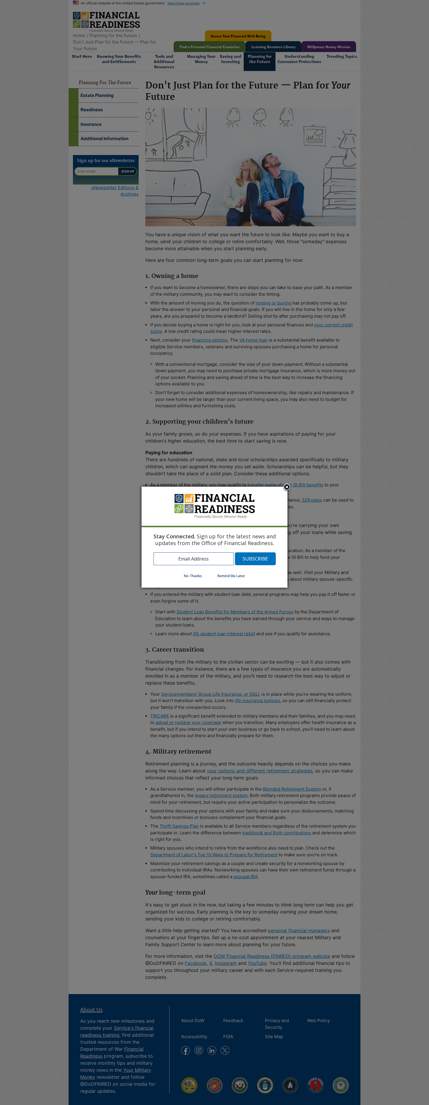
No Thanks (193, 575)
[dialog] (214, 537)
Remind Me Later (231, 575)
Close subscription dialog (286, 487)
